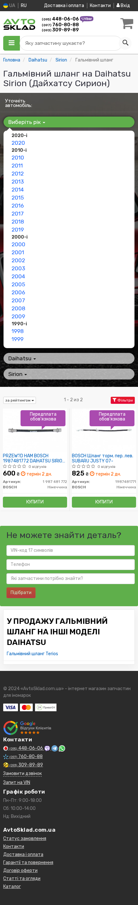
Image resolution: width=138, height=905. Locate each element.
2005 (18, 284)
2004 (18, 276)
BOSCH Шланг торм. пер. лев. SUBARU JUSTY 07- (102, 458)
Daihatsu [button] (20, 358)
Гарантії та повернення (28, 862)
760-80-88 (60, 25)
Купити (35, 502)
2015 (18, 197)
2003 (18, 268)
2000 (18, 244)
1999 (17, 339)
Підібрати (21, 592)
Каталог (12, 886)
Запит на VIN (16, 782)
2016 (18, 205)
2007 (18, 300)
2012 (18, 173)
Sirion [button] (16, 374)
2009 (18, 316)
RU (24, 5)
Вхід (125, 5)
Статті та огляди (21, 878)
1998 (18, 331)
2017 (18, 213)
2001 (18, 252)
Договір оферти (20, 870)
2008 (18, 308)
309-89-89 (60, 30)
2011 (17, 165)
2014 (18, 189)
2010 (18, 157)
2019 (18, 229)
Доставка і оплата (64, 5)
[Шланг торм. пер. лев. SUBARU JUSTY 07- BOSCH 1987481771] (104, 430)
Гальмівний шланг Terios (32, 653)
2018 (18, 221)
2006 (18, 292)
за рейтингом (18, 400)
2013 (18, 181)
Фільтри (124, 400)
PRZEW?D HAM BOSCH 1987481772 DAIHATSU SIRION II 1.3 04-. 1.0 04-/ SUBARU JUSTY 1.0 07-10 (34, 458)
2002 (18, 260)
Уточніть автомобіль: (18, 103)
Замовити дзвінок (22, 773)
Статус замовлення (24, 838)
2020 (18, 143)
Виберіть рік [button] (25, 122)
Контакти (100, 5)
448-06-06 (61, 19)
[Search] (125, 43)
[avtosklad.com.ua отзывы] (28, 728)
